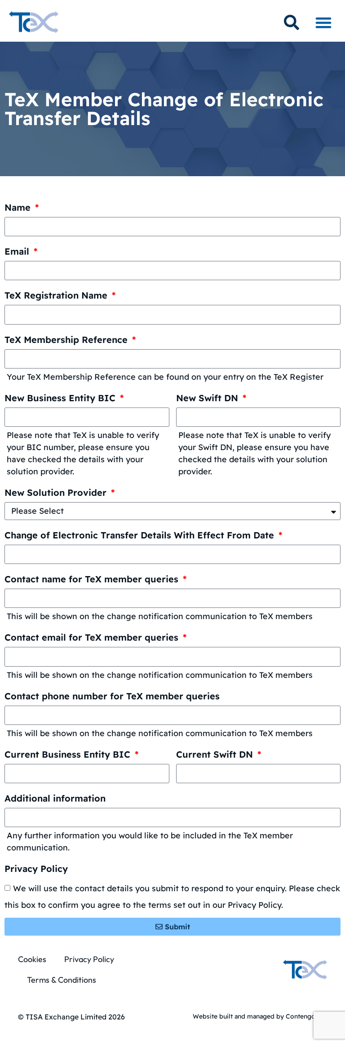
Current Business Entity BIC (68, 754)
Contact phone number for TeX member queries (112, 696)
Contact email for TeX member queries (92, 637)
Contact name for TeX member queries (92, 579)
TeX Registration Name (57, 295)
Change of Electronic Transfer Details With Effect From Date (140, 535)
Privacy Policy (36, 869)
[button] (323, 22)
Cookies (32, 959)
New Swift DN (208, 398)
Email (18, 251)
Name (18, 207)
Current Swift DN (216, 754)
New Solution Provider (56, 493)
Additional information (55, 798)
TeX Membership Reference (67, 340)
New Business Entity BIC (61, 398)
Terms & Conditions (61, 980)
